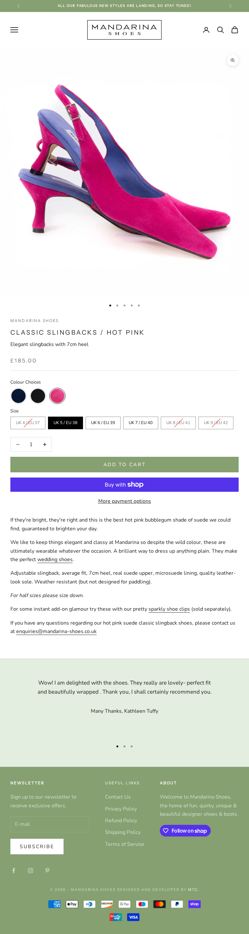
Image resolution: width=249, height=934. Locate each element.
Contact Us (118, 797)
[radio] (18, 396)
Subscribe (37, 846)
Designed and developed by (158, 889)
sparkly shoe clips (169, 609)
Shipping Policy (123, 832)
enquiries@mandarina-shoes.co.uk (56, 631)
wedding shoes (55, 559)
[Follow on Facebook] (13, 870)
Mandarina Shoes (34, 320)
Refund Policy (121, 820)
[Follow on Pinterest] (47, 870)
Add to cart (124, 464)
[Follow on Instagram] (30, 870)
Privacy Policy (121, 809)
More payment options (124, 501)
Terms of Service (124, 844)
